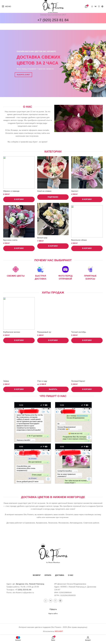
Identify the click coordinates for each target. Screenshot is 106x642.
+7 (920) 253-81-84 (23, 590)
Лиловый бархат (78, 381)
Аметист (74, 191)
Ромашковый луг (44, 332)
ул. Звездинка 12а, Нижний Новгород (28, 584)
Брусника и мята (10, 240)
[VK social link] (95, 6)
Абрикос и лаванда (11, 191)
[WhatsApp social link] (92, 6)
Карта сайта (53, 613)
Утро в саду (42, 381)
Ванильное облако (79, 240)
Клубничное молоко (11, 332)
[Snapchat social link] (99, 6)
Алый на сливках (44, 191)
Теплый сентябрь (78, 332)
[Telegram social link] (102, 6)
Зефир (6, 381)
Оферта (53, 609)
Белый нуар (42, 238)
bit (59, 631)
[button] (19, 199)
